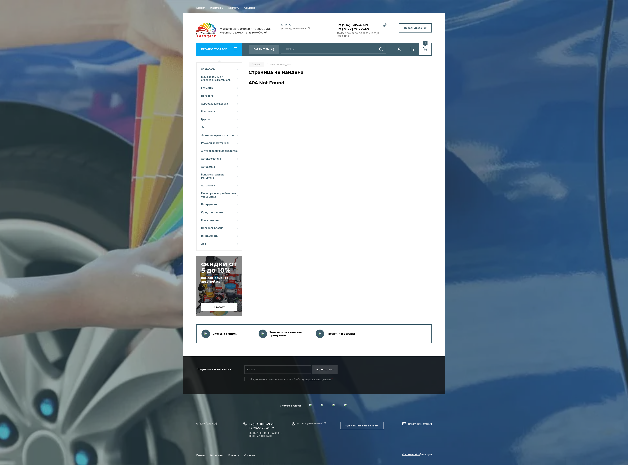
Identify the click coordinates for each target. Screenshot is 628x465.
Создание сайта (411, 454)
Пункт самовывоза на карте (362, 425)
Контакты (233, 7)
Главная (200, 7)
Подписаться (324, 369)
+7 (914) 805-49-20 (353, 25)
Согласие (249, 7)
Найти (381, 49)
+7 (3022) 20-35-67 (353, 29)
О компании (216, 7)
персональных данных (318, 379)
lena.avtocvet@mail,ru (420, 423)
